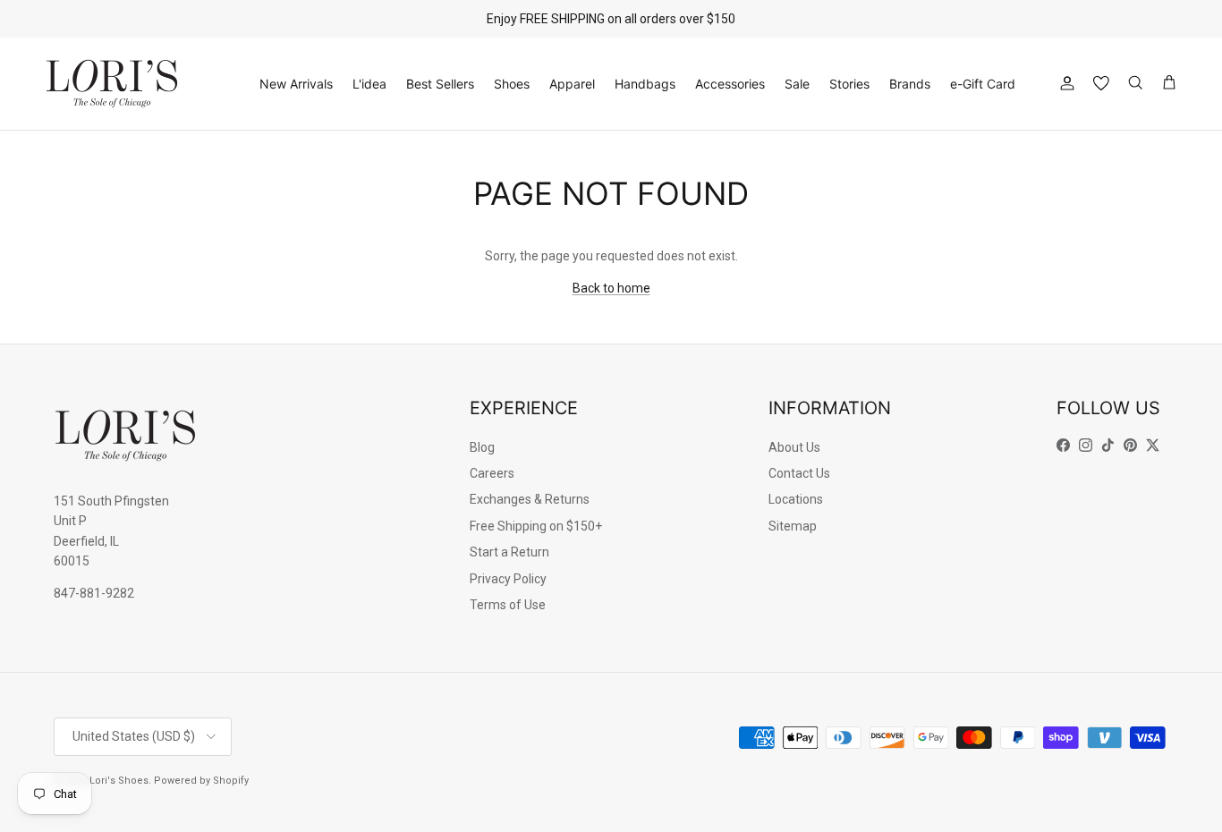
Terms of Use (508, 605)
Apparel (572, 83)
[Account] (1063, 83)
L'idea (369, 83)
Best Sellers (440, 83)
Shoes (512, 83)
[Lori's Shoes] (112, 83)
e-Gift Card (982, 83)
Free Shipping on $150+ (536, 526)
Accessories (730, 83)
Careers (492, 473)
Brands (909, 83)
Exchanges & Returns (530, 499)
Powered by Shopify (201, 780)
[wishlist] (1101, 83)
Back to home (611, 288)
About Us (794, 447)
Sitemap (792, 526)
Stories (849, 83)
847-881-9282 (94, 593)
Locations (795, 499)
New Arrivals (296, 83)
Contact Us (799, 473)
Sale (797, 83)
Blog (482, 447)
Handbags (645, 83)
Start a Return (509, 552)
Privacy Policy (508, 579)
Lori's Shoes (119, 780)
